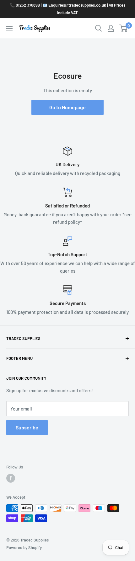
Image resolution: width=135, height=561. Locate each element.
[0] (123, 28)
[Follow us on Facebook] (10, 478)
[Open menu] (9, 28)
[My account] (111, 28)
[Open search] (98, 28)
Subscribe (27, 427)
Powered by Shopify (24, 547)
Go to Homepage (67, 107)
